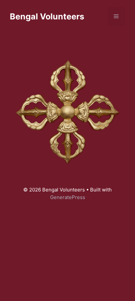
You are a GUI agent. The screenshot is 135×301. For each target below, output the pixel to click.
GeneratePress (67, 197)
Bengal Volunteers (47, 16)
